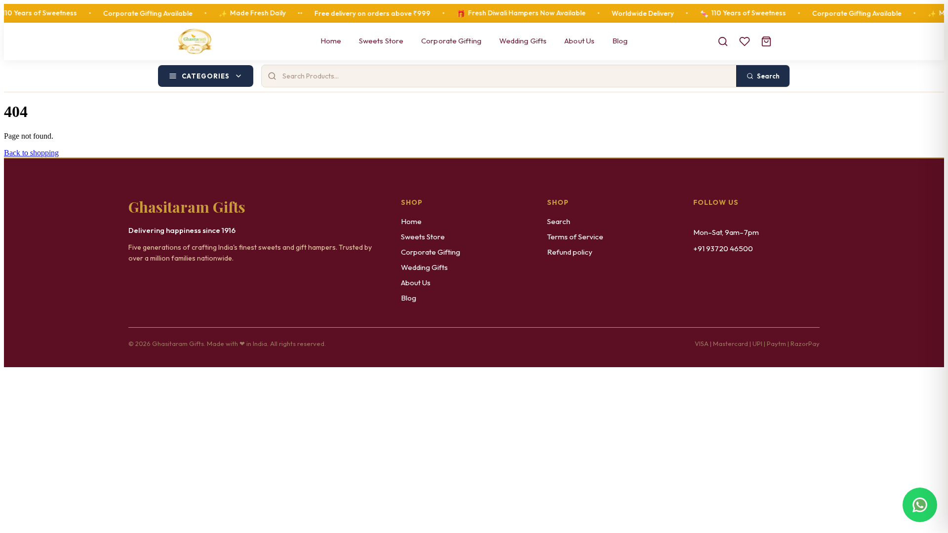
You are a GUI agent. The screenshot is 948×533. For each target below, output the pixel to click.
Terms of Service (575, 236)
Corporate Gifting (451, 40)
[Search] (723, 41)
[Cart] (766, 41)
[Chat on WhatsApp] (920, 505)
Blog (620, 40)
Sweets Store (381, 40)
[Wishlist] (744, 41)
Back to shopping (31, 153)
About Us (579, 40)
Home (330, 40)
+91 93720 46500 (723, 248)
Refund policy (569, 252)
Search (558, 221)
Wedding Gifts (523, 40)
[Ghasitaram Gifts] (195, 41)
